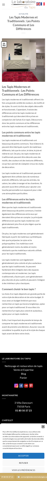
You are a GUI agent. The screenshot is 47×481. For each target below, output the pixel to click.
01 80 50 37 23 (23, 410)
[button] (43, 426)
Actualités (23, 14)
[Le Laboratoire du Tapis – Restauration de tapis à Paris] (23, 4)
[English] (38, 3)
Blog (23, 373)
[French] (43, 3)
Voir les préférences (23, 470)
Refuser (23, 463)
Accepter (23, 455)
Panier (23, 377)
